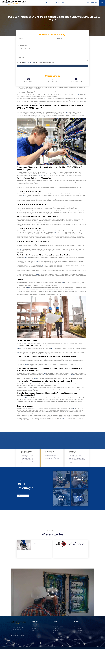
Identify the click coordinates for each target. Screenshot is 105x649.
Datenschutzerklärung (29, 62)
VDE (78, 94)
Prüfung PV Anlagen (38, 543)
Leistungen (41, 2)
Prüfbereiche (57, 2)
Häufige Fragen (49, 2)
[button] (52, 592)
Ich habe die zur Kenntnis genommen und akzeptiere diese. (36, 62)
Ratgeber (64, 2)
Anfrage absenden (53, 65)
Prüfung (38, 103)
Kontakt (70, 2)
